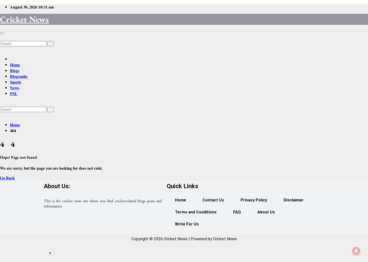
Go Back (7, 178)
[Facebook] (81, 224)
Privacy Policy (254, 200)
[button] (1, 37)
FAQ (237, 212)
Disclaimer (294, 200)
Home (15, 65)
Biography (19, 76)
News (14, 88)
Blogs (14, 70)
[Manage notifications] (356, 251)
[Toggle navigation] (2, 33)
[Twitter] (102, 224)
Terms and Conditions (196, 212)
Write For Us (187, 224)
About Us (266, 212)
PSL (14, 93)
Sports (15, 82)
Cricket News (24, 19)
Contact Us (213, 200)
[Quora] (123, 224)
